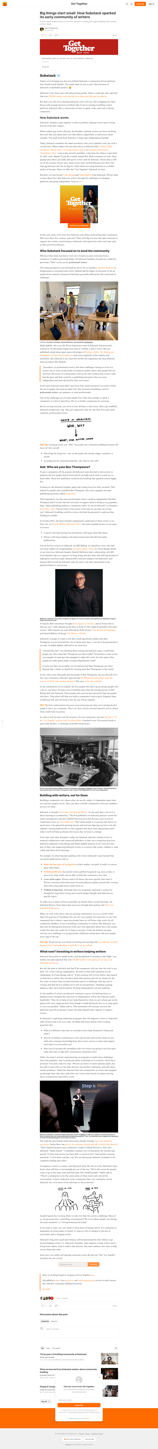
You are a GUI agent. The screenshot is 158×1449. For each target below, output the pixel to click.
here (81, 181)
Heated (83, 1134)
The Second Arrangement (104, 630)
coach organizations (86, 1280)
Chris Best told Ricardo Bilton (73, 812)
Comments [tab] (45, 1321)
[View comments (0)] (50, 35)
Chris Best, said (47, 509)
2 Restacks (65, 1298)
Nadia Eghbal (85, 175)
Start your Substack (73, 1439)
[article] (79, 1358)
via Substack (88, 342)
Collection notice (97, 1434)
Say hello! (46, 1289)
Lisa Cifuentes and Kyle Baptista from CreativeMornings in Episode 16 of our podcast (79, 944)
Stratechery (70, 493)
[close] (99, 1377)
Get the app (89, 1439)
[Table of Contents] (2, 724)
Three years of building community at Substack (63, 1354)
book (58, 1280)
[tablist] (49, 1321)
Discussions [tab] (56, 1348)
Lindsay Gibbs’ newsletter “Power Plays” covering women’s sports (76, 148)
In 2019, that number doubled (60, 681)
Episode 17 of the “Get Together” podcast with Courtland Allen (78, 719)
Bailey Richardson (51, 28)
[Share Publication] (131, 4)
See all (44, 1401)
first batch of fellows (85, 788)
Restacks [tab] (54, 1321)
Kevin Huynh (66, 1360)
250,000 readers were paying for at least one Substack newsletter (77, 96)
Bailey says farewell (47, 1357)
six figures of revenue (84, 623)
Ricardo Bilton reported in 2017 (66, 524)
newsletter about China (83, 548)
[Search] (127, 4)
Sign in (151, 4)
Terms (87, 1434)
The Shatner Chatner (76, 633)
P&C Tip (44, 444)
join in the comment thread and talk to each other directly (91, 1144)
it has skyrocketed (92, 681)
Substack (68, 1444)
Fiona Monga (69, 175)
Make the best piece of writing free (60, 864)
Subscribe (140, 4)
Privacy (81, 1434)
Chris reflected (66, 822)
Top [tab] (42, 1348)
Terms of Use (89, 1410)
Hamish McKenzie (106, 267)
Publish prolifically (52, 871)
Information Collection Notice (78, 1412)
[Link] (37, 75)
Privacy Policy (95, 1412)
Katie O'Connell (79, 1360)
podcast (70, 1280)
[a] (109, 1358)
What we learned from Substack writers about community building (68, 1370)
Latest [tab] (48, 1348)
